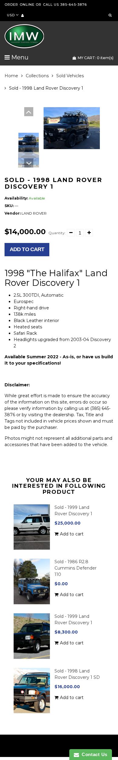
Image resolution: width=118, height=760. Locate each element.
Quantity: (57, 233)
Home (11, 75)
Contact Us (93, 754)
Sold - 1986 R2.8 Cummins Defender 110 (75, 568)
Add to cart (27, 249)
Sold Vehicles (70, 75)
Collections (37, 75)
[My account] (22, 15)
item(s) (95, 58)
